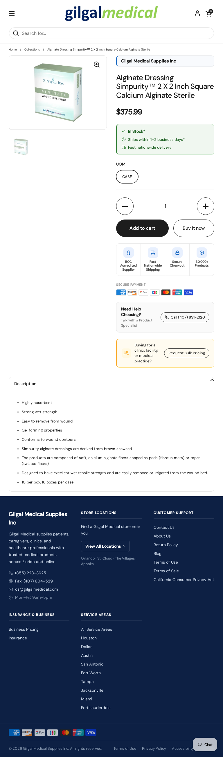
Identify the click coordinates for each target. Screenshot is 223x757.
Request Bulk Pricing (186, 352)
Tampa (87, 681)
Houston (89, 638)
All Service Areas (96, 629)
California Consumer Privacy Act (184, 579)
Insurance (18, 638)
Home (13, 49)
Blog (157, 553)
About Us (162, 536)
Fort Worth (91, 672)
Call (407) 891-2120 (188, 317)
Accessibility (183, 748)
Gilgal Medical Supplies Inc (45, 748)
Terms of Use (166, 562)
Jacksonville (92, 690)
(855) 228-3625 (30, 573)
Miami (86, 699)
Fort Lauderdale (96, 707)
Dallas (86, 646)
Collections (32, 49)
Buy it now (194, 228)
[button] (208, 13)
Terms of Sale (166, 570)
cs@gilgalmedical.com (36, 589)
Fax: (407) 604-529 (34, 581)
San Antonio (92, 664)
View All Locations (103, 546)
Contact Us (164, 527)
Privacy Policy (154, 748)
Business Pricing (24, 629)
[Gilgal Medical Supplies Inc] (111, 13)
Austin (87, 655)
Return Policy (166, 544)
